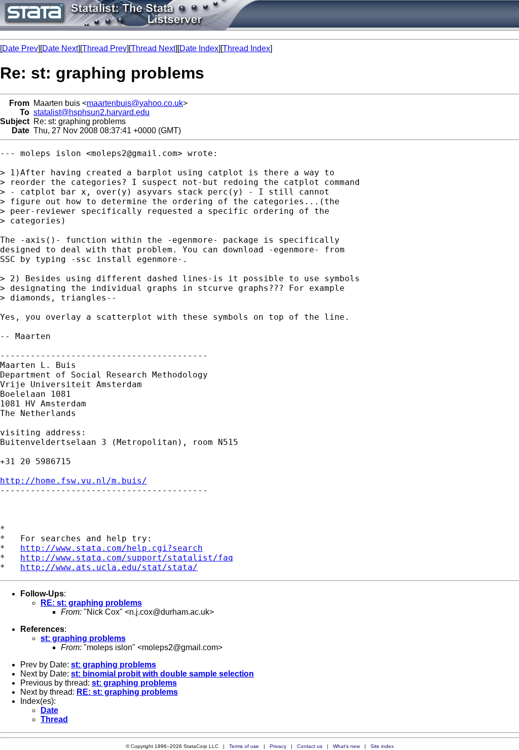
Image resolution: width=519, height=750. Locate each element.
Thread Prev (104, 48)
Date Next (60, 48)
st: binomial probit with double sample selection (162, 673)
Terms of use (244, 746)
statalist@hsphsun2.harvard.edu (91, 112)
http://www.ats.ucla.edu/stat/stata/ (109, 567)
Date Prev (20, 48)
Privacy (278, 746)
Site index (382, 746)
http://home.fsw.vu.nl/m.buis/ (73, 480)
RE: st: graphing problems (91, 602)
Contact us (309, 746)
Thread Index (246, 48)
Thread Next (153, 48)
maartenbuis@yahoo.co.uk (135, 103)
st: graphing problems (83, 638)
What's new (346, 746)
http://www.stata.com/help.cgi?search (111, 548)
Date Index (198, 48)
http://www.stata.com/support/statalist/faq (126, 557)
